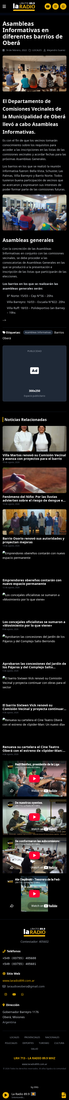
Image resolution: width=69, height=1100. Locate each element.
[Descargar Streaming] (63, 1095)
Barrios (59, 332)
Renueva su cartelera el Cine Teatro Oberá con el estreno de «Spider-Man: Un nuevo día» (33, 750)
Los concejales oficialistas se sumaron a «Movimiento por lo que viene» (34, 624)
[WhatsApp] (63, 6)
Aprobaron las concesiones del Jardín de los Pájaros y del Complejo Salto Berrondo (34, 667)
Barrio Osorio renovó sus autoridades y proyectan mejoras (33, 540)
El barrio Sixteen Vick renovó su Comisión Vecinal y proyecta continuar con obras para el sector (33, 709)
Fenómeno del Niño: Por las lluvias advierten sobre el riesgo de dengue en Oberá (34, 500)
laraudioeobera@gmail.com (25, 986)
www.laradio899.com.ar (18, 980)
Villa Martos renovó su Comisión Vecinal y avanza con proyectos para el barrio (34, 457)
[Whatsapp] (22, 994)
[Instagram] (48, 6)
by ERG (34, 1087)
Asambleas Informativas (38, 332)
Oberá (7, 338)
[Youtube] (14, 994)
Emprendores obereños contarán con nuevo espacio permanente (32, 582)
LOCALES (37, 50)
